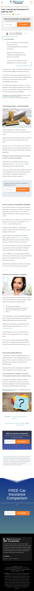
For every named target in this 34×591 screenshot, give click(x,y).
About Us (5, 558)
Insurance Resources (8, 6)
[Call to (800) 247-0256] (31, 2)
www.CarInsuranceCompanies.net (14, 567)
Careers (10, 558)
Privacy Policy (25, 569)
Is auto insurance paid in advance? (19, 417)
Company (6, 556)
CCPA (22, 570)
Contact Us (15, 558)
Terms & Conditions (15, 570)
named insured (20, 238)
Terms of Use (26, 27)
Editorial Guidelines (8, 456)
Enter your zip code (8, 390)
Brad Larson (19, 33)
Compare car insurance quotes (11, 95)
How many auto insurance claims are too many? (15, 424)
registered (10, 146)
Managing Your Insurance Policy (21, 6)
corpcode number (19, 164)
